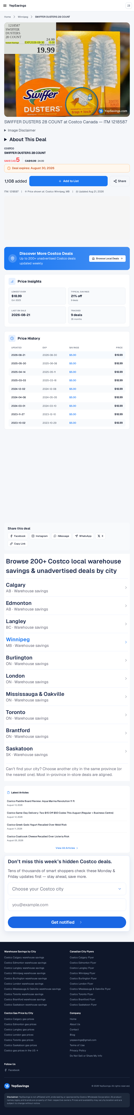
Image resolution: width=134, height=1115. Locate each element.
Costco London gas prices (18, 1034)
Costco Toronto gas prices (18, 1040)
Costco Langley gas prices (19, 1029)
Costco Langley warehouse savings (24, 968)
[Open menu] (5, 5)
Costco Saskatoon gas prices (20, 1045)
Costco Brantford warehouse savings (24, 999)
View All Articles (65, 848)
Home (7, 16)
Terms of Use (77, 1045)
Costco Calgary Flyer (82, 957)
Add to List (71, 181)
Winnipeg (23, 16)
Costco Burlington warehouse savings (25, 978)
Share (122, 181)
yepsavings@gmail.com (83, 1040)
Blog (72, 1034)
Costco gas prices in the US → (21, 1050)
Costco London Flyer (81, 983)
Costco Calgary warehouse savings (24, 957)
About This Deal (27, 139)
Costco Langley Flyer (82, 968)
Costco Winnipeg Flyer (82, 973)
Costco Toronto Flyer (81, 994)
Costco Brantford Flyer (82, 999)
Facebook (20, 536)
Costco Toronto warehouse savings (23, 994)
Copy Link (20, 543)
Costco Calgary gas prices (19, 1019)
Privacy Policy (78, 1050)
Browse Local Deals (107, 258)
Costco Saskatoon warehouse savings (25, 1004)
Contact (74, 1029)
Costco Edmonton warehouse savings (25, 962)
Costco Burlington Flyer (83, 978)
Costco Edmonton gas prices (20, 1024)
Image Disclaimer (22, 130)
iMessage (63, 536)
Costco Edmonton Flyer (83, 962)
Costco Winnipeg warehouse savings (24, 973)
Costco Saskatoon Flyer (83, 1004)
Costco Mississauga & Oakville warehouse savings (32, 988)
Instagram (42, 536)
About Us (75, 1024)
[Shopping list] (129, 5)
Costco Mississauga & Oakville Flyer (90, 988)
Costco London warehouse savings (23, 983)
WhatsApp (85, 536)
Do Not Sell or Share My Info (86, 1055)
